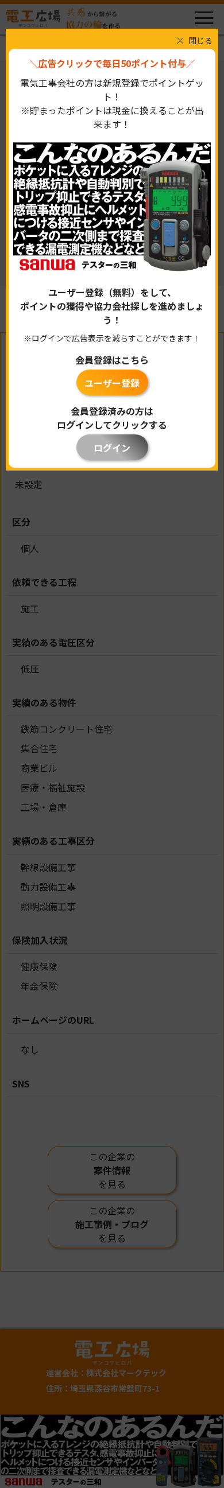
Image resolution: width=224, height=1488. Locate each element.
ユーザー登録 (112, 383)
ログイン (112, 447)
